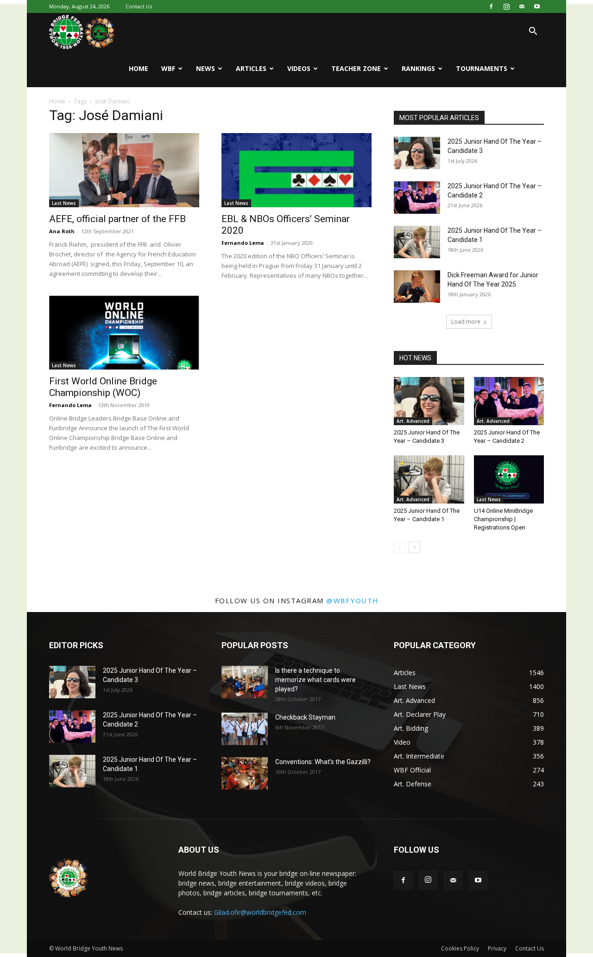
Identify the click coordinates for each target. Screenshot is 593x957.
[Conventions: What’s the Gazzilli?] (244, 773)
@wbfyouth (352, 600)
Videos (298, 68)
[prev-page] (399, 547)
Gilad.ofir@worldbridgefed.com (260, 912)
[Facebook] (491, 6)
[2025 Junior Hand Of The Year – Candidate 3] (417, 153)
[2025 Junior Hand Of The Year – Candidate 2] (417, 197)
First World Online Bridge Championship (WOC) (103, 387)
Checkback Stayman (305, 717)
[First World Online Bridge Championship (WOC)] (124, 332)
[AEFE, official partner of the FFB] (124, 170)
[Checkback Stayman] (244, 729)
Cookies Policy (460, 948)
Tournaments (481, 68)
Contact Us (139, 6)
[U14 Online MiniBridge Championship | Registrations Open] (509, 479)
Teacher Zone (356, 68)
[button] (533, 32)
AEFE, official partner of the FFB (117, 218)
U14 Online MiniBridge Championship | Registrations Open (503, 519)
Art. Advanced (413, 421)
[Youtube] (537, 6)
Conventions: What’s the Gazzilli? (323, 762)
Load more (465, 321)
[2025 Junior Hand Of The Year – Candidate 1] (417, 242)
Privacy (497, 948)
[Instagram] (506, 6)
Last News (64, 203)
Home (138, 68)
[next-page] (414, 547)
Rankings (418, 68)
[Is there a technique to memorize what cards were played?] (244, 682)
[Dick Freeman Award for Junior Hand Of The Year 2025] (417, 286)
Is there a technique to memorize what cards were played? (315, 680)
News (205, 68)
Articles (251, 68)
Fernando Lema (242, 242)
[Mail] (522, 6)
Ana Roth (62, 231)
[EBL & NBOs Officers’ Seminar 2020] (296, 170)
